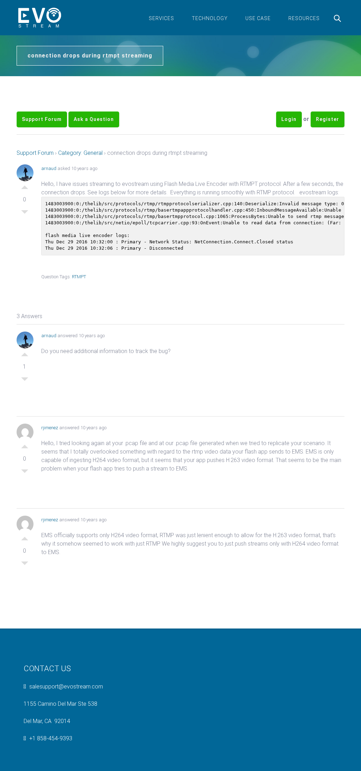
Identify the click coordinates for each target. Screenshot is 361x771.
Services (161, 18)
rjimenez (49, 427)
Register (327, 119)
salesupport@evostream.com (66, 686)
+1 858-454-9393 (50, 738)
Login (288, 119)
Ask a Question (94, 119)
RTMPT (79, 276)
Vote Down (24, 213)
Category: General (80, 153)
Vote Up (24, 185)
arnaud (48, 168)
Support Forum (42, 119)
